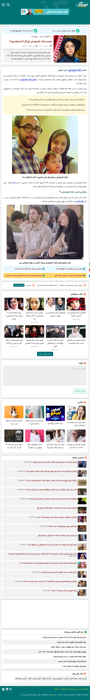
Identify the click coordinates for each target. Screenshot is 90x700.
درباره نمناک (72, 689)
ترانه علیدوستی (74, 70)
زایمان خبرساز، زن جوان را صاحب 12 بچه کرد (76, 446)
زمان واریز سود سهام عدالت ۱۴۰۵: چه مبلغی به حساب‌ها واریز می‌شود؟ (64, 637)
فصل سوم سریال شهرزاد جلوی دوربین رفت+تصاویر (34, 342)
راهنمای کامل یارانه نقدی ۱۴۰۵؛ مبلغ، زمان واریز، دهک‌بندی (23, 275)
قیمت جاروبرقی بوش (59, 678)
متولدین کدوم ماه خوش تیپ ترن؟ (13, 422)
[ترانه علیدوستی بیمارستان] (45, 232)
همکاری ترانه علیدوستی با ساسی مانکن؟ (76, 314)
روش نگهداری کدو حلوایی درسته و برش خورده (71, 642)
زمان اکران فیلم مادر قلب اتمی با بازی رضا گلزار (14, 342)
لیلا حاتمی (80, 201)
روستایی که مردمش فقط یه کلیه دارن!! (34, 422)
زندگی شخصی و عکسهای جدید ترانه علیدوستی (76, 342)
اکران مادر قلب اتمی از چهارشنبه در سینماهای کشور (55, 343)
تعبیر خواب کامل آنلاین (77, 678)
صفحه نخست (83, 689)
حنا (14, 182)
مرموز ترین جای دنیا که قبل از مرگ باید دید (28, 269)
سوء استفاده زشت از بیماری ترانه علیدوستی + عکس (14, 315)
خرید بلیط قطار (20, 678)
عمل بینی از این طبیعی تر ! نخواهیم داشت (69, 269)
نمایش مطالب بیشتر (45, 354)
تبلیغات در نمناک (60, 689)
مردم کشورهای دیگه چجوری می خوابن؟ (34, 446)
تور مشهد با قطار (34, 678)
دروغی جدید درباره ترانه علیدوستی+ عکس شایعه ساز (35, 315)
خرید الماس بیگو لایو (55, 423)
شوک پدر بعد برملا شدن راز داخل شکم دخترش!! (55, 446)
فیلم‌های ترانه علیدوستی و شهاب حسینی (55, 314)
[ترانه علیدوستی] (45, 145)
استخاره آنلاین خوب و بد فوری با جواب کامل (68, 275)
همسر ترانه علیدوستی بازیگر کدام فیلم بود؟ (31, 41)
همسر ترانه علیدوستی (28, 79)
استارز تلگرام (46, 678)
